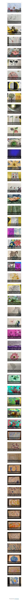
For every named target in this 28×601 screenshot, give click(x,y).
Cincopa (17, 598)
